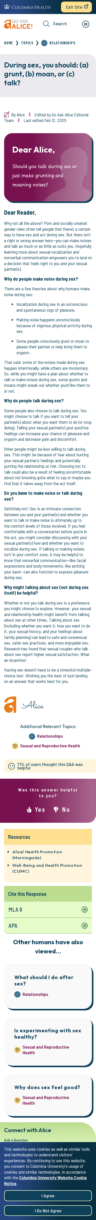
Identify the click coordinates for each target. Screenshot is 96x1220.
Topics (27, 42)
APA (12, 925)
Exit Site (74, 7)
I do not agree (48, 1210)
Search (60, 23)
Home (8, 42)
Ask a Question (16, 1139)
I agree (48, 1195)
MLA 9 (15, 909)
